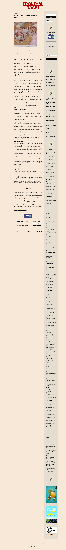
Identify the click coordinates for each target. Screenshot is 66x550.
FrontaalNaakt (33, 5)
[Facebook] (19, 210)
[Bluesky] (14, 210)
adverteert (32, 206)
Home (33, 546)
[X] (16, 210)
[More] (26, 210)
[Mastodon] (17, 210)
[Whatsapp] (25, 210)
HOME (28, 231)
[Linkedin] (22, 210)
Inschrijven (51, 58)
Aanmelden (37, 225)
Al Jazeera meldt (24, 174)
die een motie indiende (32, 105)
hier (39, 203)
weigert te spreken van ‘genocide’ (20, 74)
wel (40, 204)
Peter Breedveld (22, 221)
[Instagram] (20, 210)
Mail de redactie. (24, 225)
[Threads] (23, 210)
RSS (52, 534)
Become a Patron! (28, 188)
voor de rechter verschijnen (26, 197)
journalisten (29, 195)
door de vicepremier (38, 195)
